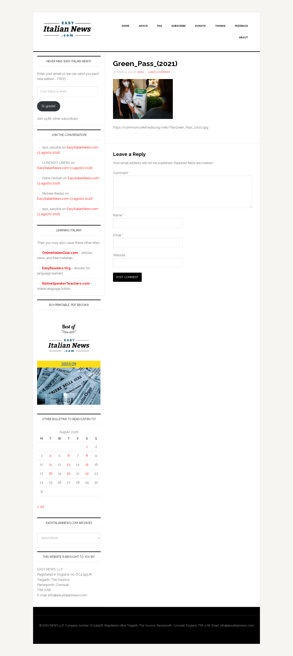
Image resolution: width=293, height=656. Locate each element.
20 (69, 473)
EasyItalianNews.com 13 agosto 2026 (64, 168)
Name (118, 215)
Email (118, 235)
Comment (121, 173)
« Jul (40, 507)
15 (86, 464)
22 (87, 473)
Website (119, 255)
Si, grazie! (48, 106)
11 (50, 464)
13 (68, 464)
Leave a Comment (159, 72)
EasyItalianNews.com (67, 29)
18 (50, 473)
